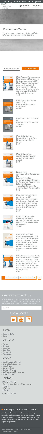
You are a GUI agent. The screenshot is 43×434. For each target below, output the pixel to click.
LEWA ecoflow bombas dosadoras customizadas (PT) (27, 235)
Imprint (15, 431)
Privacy (29, 429)
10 (34, 278)
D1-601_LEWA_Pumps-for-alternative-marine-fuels (25, 217)
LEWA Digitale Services (24, 136)
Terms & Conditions (20, 429)
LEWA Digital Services (24, 154)
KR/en (35, 1)
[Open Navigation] (37, 6)
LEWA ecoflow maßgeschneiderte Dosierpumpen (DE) (28, 174)
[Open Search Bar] (24, 6)
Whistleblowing (7, 431)
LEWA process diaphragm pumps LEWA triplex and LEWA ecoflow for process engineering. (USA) (28, 257)
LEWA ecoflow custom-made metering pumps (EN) (26, 196)
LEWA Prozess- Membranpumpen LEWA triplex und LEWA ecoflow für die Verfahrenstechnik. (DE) (28, 79)
